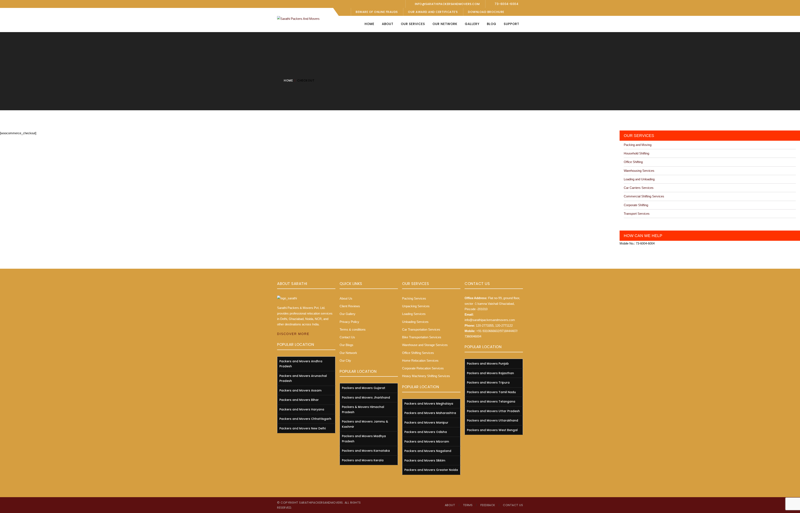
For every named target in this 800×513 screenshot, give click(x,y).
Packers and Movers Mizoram (426, 441)
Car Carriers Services (639, 187)
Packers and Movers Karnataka (366, 451)
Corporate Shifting (636, 205)
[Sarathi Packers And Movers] (298, 18)
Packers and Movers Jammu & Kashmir (365, 424)
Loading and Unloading (639, 179)
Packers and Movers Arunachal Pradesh (303, 378)
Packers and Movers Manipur (426, 422)
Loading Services (414, 314)
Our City (345, 360)
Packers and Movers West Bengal (492, 430)
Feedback (487, 505)
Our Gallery (347, 314)
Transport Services (637, 213)
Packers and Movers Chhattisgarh (305, 419)
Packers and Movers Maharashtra (430, 413)
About (450, 505)
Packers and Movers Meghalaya (428, 403)
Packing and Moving (637, 145)
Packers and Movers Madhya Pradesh (364, 438)
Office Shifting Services (418, 353)
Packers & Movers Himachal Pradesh (363, 409)
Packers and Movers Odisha (425, 432)
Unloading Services (415, 322)
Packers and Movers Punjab (488, 363)
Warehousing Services (639, 170)
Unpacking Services (416, 306)
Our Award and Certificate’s (433, 12)
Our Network (348, 353)
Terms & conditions (353, 329)
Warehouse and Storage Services (425, 345)
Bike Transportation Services (421, 337)
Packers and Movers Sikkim (424, 460)
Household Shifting (636, 153)
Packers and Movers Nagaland (427, 451)
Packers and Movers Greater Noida (431, 470)
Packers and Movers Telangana (491, 401)
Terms (468, 505)
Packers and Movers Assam (300, 390)
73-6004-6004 (506, 4)
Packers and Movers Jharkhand (366, 397)
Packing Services (414, 298)
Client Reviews (350, 306)
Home (288, 80)
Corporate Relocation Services (423, 368)
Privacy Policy (349, 322)
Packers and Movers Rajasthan (490, 373)
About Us (346, 298)
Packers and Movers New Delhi (302, 428)
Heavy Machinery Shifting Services (426, 376)
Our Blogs (346, 345)
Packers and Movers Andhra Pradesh (300, 364)
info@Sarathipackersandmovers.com (447, 4)
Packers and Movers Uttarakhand (492, 420)
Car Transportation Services (421, 329)
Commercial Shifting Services (644, 196)
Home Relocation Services (420, 360)
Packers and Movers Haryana (301, 409)
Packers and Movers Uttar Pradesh (493, 411)
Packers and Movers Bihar (299, 400)
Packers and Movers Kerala (363, 460)
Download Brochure (486, 12)
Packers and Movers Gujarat (363, 388)
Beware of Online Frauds (377, 12)
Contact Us (347, 337)
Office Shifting (633, 162)
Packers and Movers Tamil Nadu (491, 392)
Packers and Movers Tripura (488, 382)
